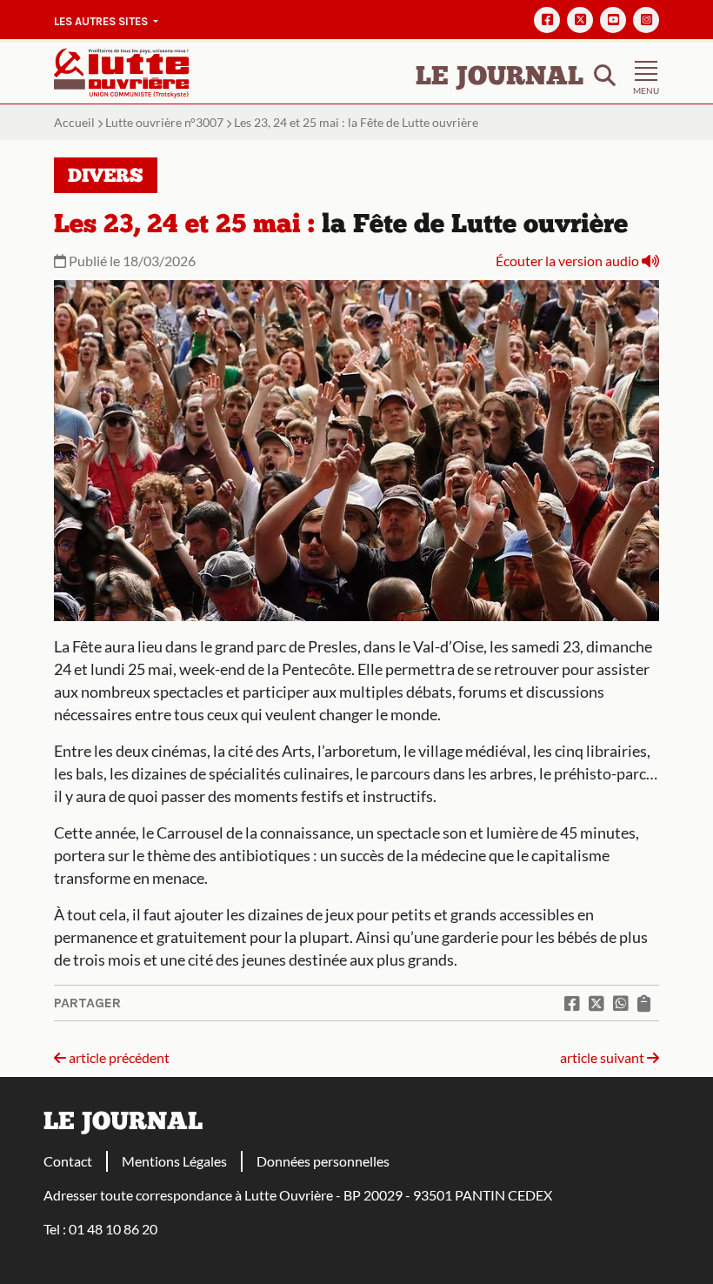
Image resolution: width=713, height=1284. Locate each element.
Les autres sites (102, 21)
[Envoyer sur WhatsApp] (621, 1003)
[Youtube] (613, 20)
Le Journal (499, 77)
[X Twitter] (580, 20)
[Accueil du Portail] (122, 71)
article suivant (603, 1057)
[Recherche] (605, 73)
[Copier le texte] (643, 1003)
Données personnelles (323, 1161)
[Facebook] (547, 20)
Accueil (74, 122)
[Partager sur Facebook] (572, 1003)
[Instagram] (646, 20)
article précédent (118, 1057)
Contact (67, 1161)
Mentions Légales (174, 1161)
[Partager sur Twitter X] (596, 1003)
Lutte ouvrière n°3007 (164, 122)
